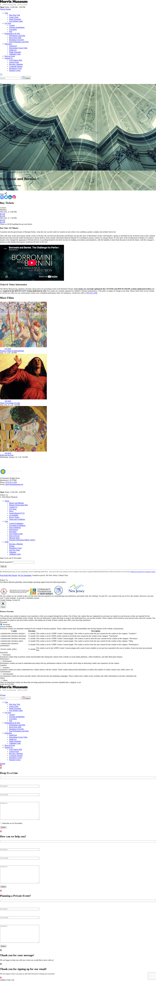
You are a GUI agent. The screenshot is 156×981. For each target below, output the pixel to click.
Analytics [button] (3, 665)
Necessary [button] (3, 622)
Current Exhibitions (16, 523)
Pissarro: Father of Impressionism (12, 351)
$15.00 (2, 214)
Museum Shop (14, 538)
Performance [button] (4, 659)
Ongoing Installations (17, 27)
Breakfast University (16, 40)
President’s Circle (15, 68)
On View (8, 23)
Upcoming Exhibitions (17, 525)
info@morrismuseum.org (14, 484)
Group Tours (13, 17)
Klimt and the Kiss (6, 455)
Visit (6, 13)
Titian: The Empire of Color (10, 403)
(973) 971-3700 (11, 482)
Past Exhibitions (15, 527)
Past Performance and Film (19, 42)
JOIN (7, 542)
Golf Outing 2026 (15, 60)
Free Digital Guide (16, 21)
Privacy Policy (14, 517)
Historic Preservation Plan (18, 505)
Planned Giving (14, 70)
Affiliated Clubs (15, 54)
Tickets (3, 9)
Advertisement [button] (5, 672)
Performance (13, 530)
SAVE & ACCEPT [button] (7, 684)
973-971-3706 (92, 293)
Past (10, 31)
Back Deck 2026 (15, 38)
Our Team (12, 509)
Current (12, 25)
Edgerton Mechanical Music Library (22, 540)
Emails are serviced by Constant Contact (142, 571)
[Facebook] (2, 197)
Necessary (6, 624)
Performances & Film (12, 34)
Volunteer (12, 552)
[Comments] (19, 819)
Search (27, 78)
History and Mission (16, 503)
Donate (8, 9)
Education (8, 44)
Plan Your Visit (14, 15)
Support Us (9, 58)
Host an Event (10, 56)
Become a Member (16, 64)
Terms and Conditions (17, 519)
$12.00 (2, 216)
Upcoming (13, 29)
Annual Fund (14, 62)
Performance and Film (17, 36)
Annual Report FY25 (17, 513)
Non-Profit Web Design (8, 575)
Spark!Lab (13, 46)
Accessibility (13, 515)
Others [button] (2, 678)
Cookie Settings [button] (5, 600)
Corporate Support (15, 66)
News (11, 511)
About (7, 501)
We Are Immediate (25, 575)
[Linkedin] (10, 197)
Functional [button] (4, 652)
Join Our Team (14, 550)
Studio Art (13, 50)
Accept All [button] (16, 600)
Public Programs (15, 19)
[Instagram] (14, 197)
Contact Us (13, 507)
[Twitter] (6, 197)
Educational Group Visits (18, 48)
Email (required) (6, 562)
